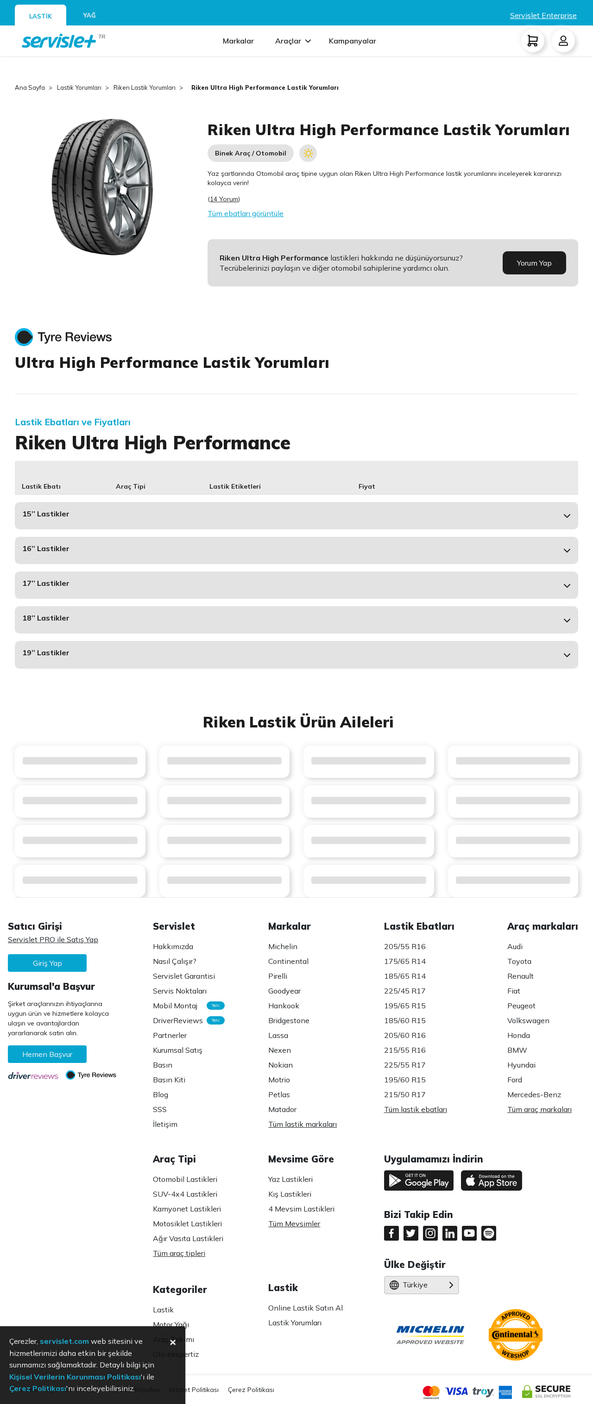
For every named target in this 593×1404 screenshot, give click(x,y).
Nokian (280, 1064)
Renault (520, 976)
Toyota (519, 961)
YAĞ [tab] (89, 15)
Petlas (279, 1094)
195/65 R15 (405, 1005)
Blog (160, 1094)
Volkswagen (528, 1020)
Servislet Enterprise (543, 15)
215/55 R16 (405, 1050)
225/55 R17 (405, 1064)
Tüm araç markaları (539, 1109)
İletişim (165, 1124)
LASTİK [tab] (40, 16)
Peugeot (521, 1005)
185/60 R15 (405, 1020)
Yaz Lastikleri (290, 1179)
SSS (160, 1109)
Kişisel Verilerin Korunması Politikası (75, 1376)
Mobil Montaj (184, 1005)
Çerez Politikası (251, 1389)
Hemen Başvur (47, 1054)
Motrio (279, 1079)
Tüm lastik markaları (302, 1124)
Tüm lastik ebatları (415, 1109)
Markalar (238, 40)
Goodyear (284, 990)
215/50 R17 (405, 1094)
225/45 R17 (405, 990)
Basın (162, 1064)
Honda (518, 1035)
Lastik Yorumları (295, 1322)
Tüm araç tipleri (179, 1253)
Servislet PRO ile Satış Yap (53, 939)
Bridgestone (288, 1020)
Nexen (279, 1050)
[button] (296, 515)
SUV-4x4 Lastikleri (185, 1194)
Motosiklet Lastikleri (187, 1223)
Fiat (513, 990)
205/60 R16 (405, 1035)
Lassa (278, 1035)
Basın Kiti (169, 1079)
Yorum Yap (534, 262)
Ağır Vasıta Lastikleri (188, 1238)
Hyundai (521, 1064)
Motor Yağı (171, 1324)
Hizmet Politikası (194, 1389)
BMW (517, 1050)
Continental (288, 961)
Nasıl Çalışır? (174, 961)
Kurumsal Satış (177, 1050)
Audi (515, 946)
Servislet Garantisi (184, 976)
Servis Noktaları (180, 990)
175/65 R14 (405, 961)
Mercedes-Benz (534, 1094)
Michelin (282, 946)
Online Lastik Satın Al (305, 1307)
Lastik (163, 1309)
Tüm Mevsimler (294, 1223)
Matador (282, 1109)
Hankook (283, 1005)
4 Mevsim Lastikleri (301, 1208)
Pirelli (277, 976)
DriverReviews (184, 1020)
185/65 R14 (405, 976)
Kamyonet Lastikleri (187, 1208)
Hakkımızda (173, 946)
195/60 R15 (405, 1079)
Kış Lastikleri (289, 1194)
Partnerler (170, 1035)
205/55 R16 (405, 946)
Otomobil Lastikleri (185, 1179)
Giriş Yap (47, 963)
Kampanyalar (352, 40)
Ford (514, 1079)
